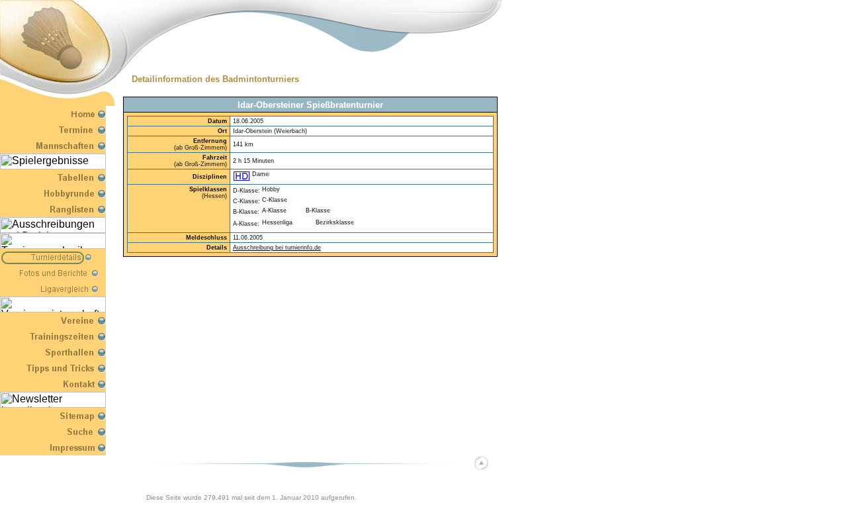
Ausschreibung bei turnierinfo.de (277, 247)
